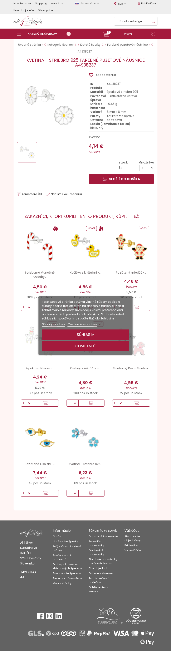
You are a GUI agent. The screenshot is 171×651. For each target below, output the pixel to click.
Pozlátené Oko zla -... (40, 464)
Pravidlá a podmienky (96, 543)
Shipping (41, 3)
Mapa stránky (62, 583)
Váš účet (131, 530)
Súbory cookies (53, 324)
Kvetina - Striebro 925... (85, 464)
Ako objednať (98, 568)
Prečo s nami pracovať (62, 557)
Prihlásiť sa (131, 545)
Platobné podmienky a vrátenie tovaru (103, 561)
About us (57, 3)
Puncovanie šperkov (67, 573)
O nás (57, 536)
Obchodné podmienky (96, 552)
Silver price (45, 10)
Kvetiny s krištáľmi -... (85, 368)
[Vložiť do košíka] (137, 307)
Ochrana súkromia (101, 573)
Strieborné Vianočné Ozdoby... (40, 274)
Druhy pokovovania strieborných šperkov (67, 566)
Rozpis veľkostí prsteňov (99, 580)
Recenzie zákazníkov (67, 578)
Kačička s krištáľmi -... (85, 272)
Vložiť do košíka (124, 179)
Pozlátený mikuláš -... (131, 272)
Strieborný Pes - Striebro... (131, 368)
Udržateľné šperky (65, 541)
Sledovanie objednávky (132, 538)
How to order (22, 3)
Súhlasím (85, 334)
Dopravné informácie (103, 536)
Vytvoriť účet (133, 550)
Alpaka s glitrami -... (40, 368)
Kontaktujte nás (24, 10)
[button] (129, 34)
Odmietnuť (85, 346)
